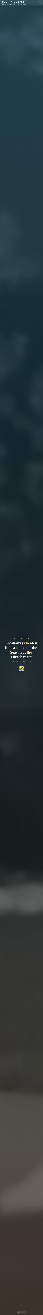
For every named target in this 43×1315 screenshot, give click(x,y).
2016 (15, 639)
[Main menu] (39, 3)
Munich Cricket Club (13, 2)
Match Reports (24, 639)
